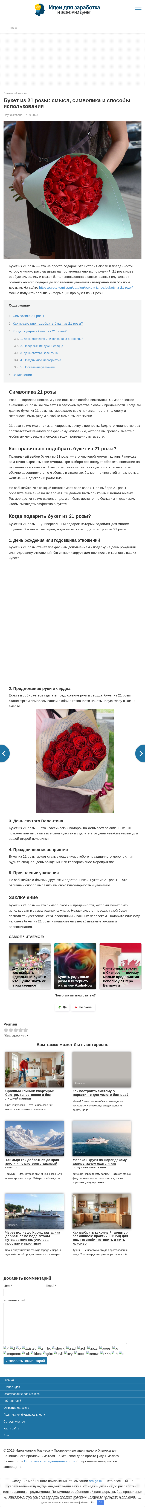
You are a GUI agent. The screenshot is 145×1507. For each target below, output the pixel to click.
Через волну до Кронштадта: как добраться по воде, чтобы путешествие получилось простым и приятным (32, 1238)
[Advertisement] (72, 59)
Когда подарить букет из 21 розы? (40, 331)
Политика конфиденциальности (24, 1414)
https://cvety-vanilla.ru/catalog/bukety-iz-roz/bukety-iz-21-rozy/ (86, 287)
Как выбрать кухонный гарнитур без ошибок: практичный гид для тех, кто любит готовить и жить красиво (100, 1238)
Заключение (22, 375)
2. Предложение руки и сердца (41, 346)
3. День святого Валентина (39, 353)
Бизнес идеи (12, 1387)
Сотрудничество (14, 1421)
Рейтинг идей (12, 1400)
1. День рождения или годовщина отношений (51, 339)
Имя (8, 1286)
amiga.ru (95, 1481)
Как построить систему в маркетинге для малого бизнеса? (100, 1093)
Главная (9, 1380)
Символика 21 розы (28, 316)
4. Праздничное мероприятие (40, 360)
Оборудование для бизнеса (22, 1393)
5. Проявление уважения (37, 367)
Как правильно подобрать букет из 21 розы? (48, 323)
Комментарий (14, 1300)
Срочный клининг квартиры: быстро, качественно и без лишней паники (29, 1094)
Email (51, 1286)
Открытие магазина (16, 1407)
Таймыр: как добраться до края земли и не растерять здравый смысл (32, 1163)
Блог (7, 1435)
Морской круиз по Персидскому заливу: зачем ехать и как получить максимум (99, 1163)
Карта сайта (11, 1428)
